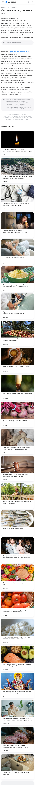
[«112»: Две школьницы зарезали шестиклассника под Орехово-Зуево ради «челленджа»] (17, 143)
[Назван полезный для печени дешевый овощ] (17, 577)
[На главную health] (11, 2)
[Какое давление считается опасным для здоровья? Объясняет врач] (17, 197)
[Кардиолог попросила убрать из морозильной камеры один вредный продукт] (17, 225)
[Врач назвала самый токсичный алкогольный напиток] (17, 387)
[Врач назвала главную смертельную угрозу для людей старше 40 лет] (17, 658)
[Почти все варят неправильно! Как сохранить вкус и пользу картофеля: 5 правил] (17, 279)
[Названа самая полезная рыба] (17, 523)
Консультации (5, 7)
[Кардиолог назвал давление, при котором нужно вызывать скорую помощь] (17, 306)
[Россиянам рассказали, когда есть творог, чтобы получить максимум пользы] (17, 631)
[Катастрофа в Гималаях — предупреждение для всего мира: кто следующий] (17, 170)
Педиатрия (14, 7)
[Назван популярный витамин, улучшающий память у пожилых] (17, 496)
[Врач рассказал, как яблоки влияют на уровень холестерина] (17, 333)
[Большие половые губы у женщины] (17, 252)
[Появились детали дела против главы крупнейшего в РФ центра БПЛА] (17, 468)
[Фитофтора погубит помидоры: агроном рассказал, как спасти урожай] (17, 604)
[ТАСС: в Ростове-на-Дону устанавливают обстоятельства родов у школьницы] (17, 441)
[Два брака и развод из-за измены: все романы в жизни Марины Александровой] (17, 550)
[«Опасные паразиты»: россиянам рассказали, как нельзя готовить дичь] (17, 739)
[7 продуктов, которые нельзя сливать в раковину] (17, 766)
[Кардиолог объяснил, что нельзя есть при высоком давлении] (17, 360)
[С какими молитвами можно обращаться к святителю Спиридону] (17, 685)
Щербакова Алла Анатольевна (18, 51)
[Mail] (6, 2)
